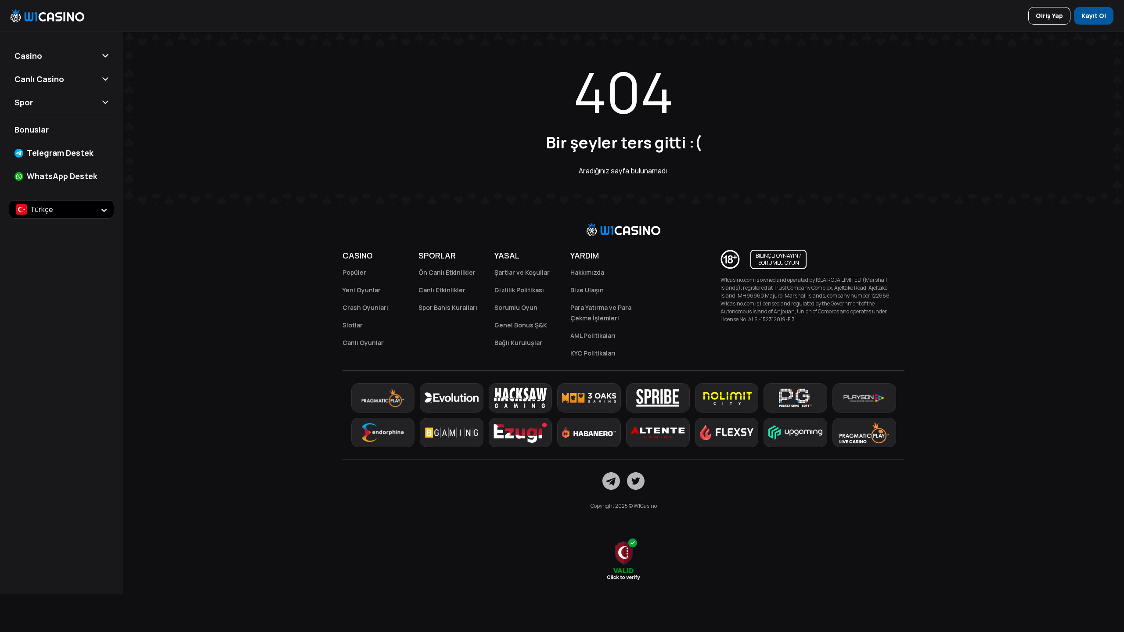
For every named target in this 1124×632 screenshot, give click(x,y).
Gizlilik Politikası (519, 290)
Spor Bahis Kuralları (447, 307)
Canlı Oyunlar (363, 342)
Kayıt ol (1093, 15)
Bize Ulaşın (587, 290)
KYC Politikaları (593, 353)
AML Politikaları (593, 335)
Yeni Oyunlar (361, 290)
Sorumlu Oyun (515, 307)
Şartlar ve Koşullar (522, 272)
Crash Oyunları (365, 307)
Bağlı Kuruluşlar (518, 342)
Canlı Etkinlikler (441, 290)
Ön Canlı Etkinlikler (447, 272)
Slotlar (352, 325)
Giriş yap (1049, 15)
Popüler (354, 272)
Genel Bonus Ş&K (520, 325)
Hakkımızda (587, 272)
